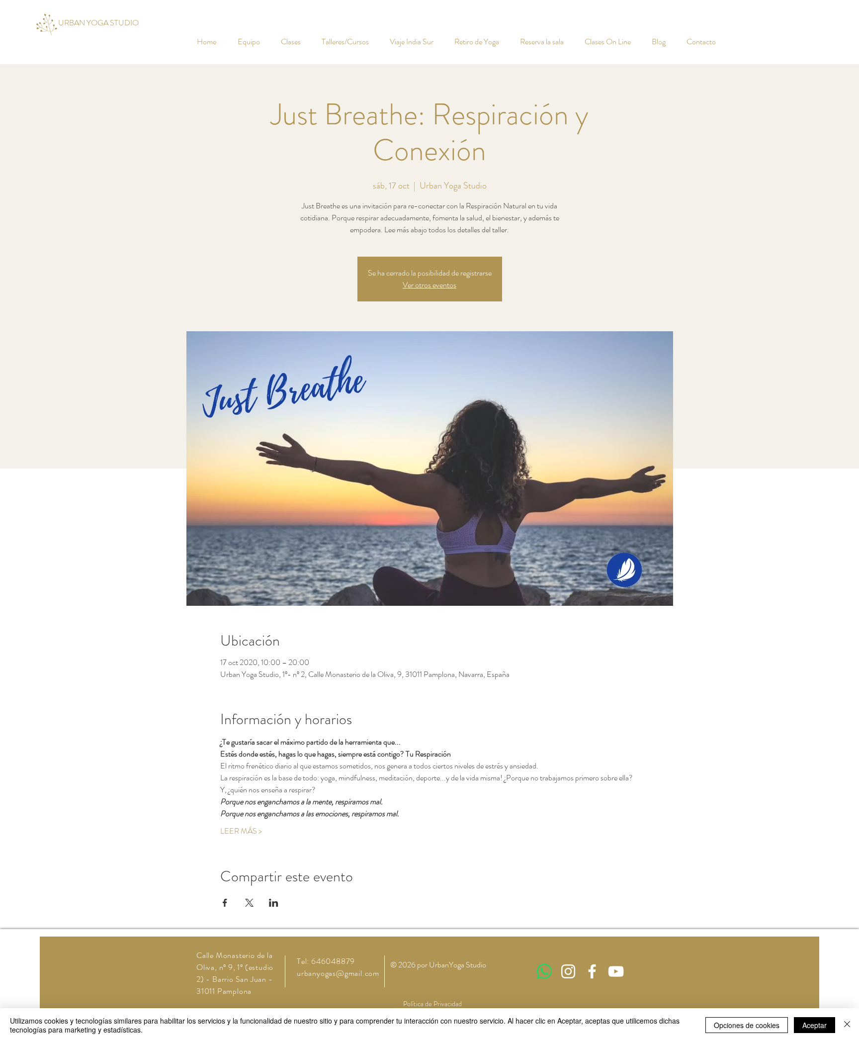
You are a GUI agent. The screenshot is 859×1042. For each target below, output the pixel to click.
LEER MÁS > (241, 831)
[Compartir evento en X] (249, 903)
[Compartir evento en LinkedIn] (273, 903)
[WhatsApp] (544, 971)
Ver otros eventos (429, 284)
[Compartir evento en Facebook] (225, 903)
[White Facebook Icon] (592, 971)
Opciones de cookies (746, 1025)
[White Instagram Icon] (568, 971)
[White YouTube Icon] (615, 971)
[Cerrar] (847, 1025)
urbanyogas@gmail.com (338, 973)
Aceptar (814, 1025)
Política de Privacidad (432, 1004)
